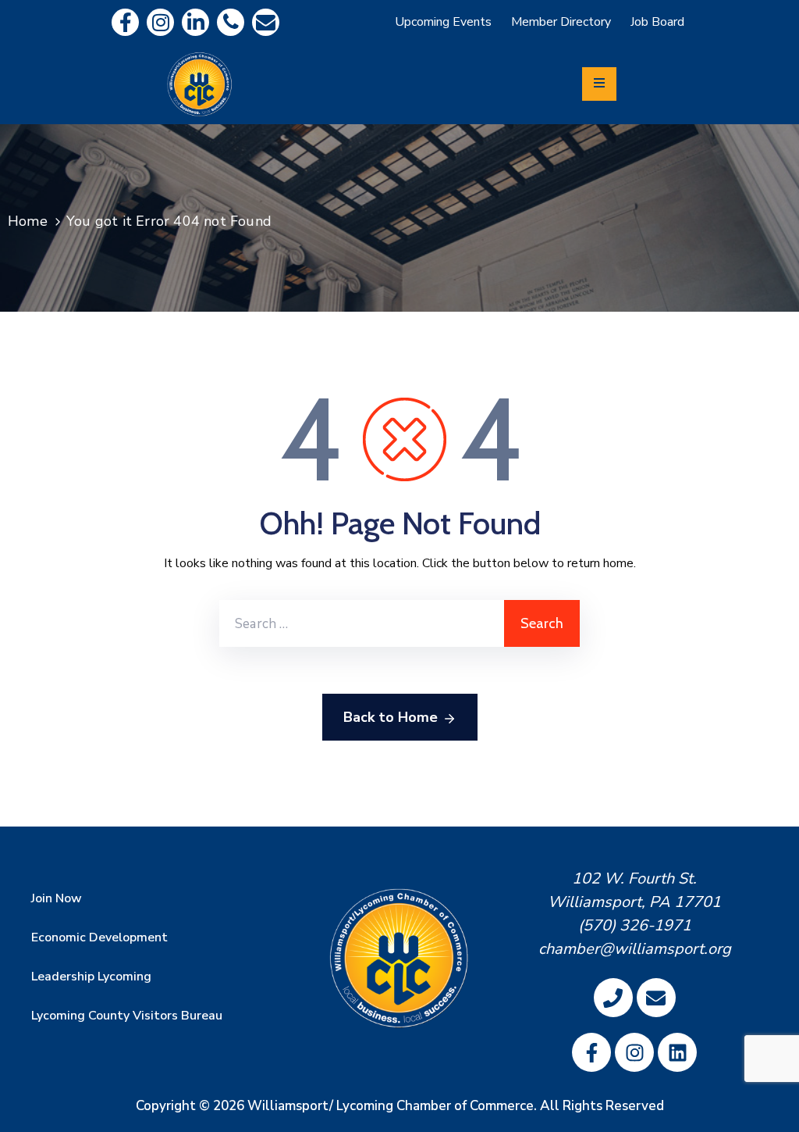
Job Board (657, 21)
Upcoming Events (443, 21)
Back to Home (390, 717)
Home (28, 221)
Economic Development (99, 937)
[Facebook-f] (125, 22)
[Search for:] (361, 623)
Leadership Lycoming (91, 976)
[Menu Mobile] (599, 84)
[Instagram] (160, 22)
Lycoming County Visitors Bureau (126, 1015)
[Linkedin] (195, 22)
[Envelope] (265, 22)
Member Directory (561, 21)
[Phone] (230, 22)
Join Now (56, 898)
